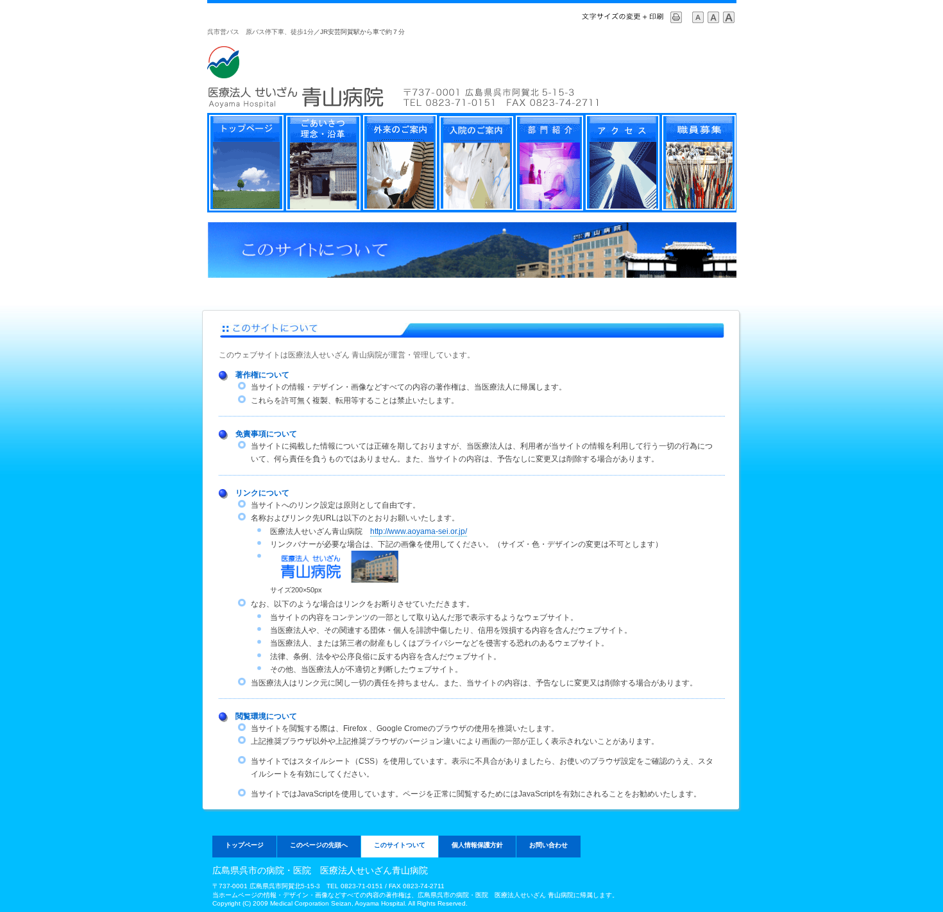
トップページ (244, 844)
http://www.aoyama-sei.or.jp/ (418, 531)
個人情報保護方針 (477, 844)
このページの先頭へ (319, 844)
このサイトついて (399, 844)
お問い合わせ (548, 844)
